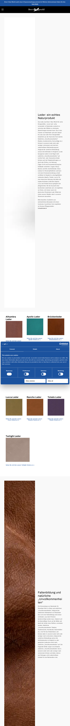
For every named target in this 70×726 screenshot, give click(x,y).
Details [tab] (35, 349)
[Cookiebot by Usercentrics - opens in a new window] (60, 344)
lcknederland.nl (42, 208)
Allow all (50, 381)
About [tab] (58, 349)
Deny (4, 381)
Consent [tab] (12, 349)
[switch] (26, 374)
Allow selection (30, 381)
